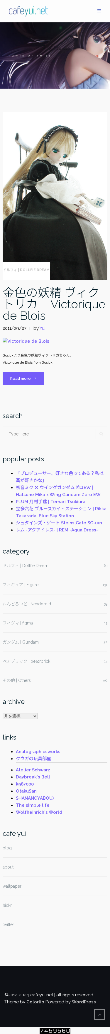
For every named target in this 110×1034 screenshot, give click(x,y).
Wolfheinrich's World (39, 812)
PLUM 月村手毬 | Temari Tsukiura (50, 501)
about (8, 867)
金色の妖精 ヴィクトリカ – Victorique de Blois (54, 304)
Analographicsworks (38, 751)
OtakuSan (26, 791)
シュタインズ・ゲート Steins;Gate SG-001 (59, 523)
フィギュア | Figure (20, 584)
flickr (7, 905)
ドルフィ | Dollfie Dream (26, 270)
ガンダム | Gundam (21, 642)
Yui (42, 328)
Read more (27, 380)
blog (7, 848)
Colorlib (35, 1002)
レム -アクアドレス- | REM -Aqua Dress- (57, 530)
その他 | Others (17, 680)
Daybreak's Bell (33, 777)
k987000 (25, 784)
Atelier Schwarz (33, 770)
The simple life (33, 805)
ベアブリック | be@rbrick (26, 661)
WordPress (84, 1002)
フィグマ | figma (18, 623)
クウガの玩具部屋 (33, 758)
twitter (8, 924)
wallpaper (12, 886)
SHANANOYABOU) (35, 798)
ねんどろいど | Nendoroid (27, 603)
